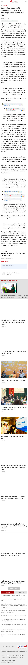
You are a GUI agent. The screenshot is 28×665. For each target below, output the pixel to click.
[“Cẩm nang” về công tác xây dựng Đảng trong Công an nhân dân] (14, 570)
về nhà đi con (9, 258)
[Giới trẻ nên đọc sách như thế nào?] (14, 369)
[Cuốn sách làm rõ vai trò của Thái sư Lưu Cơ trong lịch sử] (14, 396)
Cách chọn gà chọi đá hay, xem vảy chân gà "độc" (13, 624)
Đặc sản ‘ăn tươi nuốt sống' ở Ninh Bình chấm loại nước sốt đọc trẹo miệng (13, 322)
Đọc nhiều (7, 592)
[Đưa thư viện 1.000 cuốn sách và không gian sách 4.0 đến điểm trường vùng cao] (14, 513)
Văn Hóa (5, 5)
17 (13, 612)
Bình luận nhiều (20, 592)
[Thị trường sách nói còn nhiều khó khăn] (14, 425)
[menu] (1, 1)
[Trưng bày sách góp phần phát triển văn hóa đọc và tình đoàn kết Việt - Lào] (14, 454)
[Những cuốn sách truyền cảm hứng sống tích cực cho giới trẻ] (14, 542)
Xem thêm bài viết (14, 588)
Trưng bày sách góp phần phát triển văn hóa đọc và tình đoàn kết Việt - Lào (13, 467)
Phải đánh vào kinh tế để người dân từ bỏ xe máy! (13, 595)
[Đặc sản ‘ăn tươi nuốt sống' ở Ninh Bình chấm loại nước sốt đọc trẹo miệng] (14, 309)
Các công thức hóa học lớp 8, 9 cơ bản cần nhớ (12, 635)
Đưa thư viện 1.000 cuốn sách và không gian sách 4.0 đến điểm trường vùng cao (14, 526)
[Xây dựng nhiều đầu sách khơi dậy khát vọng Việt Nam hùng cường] (14, 485)
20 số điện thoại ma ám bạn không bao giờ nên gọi (13, 615)
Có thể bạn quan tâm (9, 281)
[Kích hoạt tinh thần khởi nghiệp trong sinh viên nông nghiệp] (9, 288)
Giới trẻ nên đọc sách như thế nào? (13, 380)
